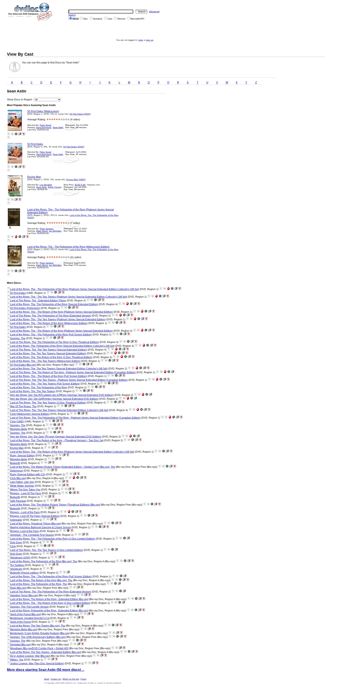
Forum (83, 679)
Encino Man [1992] (75, 179)
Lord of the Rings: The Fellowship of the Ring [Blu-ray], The (43, 561)
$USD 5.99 (80, 185)
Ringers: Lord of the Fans (24, 531)
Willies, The (16, 659)
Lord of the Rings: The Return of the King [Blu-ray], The (41, 580)
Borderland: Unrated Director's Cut (29, 618)
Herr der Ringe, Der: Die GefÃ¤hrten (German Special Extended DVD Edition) (54, 398)
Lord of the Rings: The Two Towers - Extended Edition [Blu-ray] (45, 652)
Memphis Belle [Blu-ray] (23, 629)
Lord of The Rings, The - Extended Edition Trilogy (38, 300)
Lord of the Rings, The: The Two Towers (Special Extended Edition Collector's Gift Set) (59, 368)
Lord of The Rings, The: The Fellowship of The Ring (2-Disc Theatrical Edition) (54, 342)
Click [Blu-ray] (18, 478)
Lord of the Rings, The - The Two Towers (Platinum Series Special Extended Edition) (58, 319)
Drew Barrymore (43, 127)
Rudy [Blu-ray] (18, 587)
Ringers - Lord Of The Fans (25, 493)
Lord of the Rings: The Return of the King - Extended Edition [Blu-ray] (49, 599)
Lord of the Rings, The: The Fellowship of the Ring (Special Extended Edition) (54, 304)
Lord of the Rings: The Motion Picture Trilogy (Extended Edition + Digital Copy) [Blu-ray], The (62, 466)
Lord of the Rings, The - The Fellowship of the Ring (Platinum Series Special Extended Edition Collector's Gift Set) (74, 289)
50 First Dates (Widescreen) (43, 111)
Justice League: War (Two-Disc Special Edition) (37, 663)
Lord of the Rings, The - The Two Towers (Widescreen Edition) (45, 361)
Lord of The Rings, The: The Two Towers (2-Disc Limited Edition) (46, 550)
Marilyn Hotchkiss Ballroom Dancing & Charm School (40, 527)
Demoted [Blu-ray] (20, 644)
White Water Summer (22, 485)
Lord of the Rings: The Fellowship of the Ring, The (38, 584)
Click (13, 546)
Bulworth (15, 463)
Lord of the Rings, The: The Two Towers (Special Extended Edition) (48, 353)
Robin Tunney (55, 187)
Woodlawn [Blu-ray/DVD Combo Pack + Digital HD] (39, 648)
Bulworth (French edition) (24, 572)
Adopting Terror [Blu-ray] (24, 595)
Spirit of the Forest (20, 621)
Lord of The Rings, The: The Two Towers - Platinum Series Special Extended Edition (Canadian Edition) (69, 379)
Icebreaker (16, 519)
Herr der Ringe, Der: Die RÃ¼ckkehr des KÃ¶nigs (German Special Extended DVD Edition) (62, 395)
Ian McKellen (55, 231)
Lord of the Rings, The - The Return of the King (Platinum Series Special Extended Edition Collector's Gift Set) (72, 451)
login (140, 40)
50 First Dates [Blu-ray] (23, 364)
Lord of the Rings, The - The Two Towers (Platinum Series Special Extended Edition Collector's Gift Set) (68, 296)
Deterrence (16, 470)
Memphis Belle (18, 429)
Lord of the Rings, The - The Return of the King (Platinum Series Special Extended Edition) (61, 311)
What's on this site (71, 679)
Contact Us (56, 679)
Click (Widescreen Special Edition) (30, 414)
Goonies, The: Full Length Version (29, 606)
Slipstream (16, 569)
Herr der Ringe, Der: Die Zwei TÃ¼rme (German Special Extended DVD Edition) (55, 436)
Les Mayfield (46, 185)
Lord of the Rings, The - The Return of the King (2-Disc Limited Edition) (50, 603)
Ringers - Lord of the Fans (25, 512)
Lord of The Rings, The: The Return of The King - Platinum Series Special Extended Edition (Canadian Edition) (73, 372)
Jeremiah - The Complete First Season (32, 535)
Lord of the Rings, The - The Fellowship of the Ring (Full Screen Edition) (51, 334)
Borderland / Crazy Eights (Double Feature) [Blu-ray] (40, 633)
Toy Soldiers (17, 565)
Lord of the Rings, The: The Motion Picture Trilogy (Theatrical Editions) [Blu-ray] (55, 504)
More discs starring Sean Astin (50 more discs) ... (45, 670)
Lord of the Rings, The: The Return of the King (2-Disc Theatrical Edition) (51, 357)
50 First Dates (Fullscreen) (25, 308)
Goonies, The (17, 338)
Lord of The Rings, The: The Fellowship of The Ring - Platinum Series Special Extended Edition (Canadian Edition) (75, 417)
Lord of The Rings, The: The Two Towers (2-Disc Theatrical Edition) (48, 402)
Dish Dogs (16, 542)
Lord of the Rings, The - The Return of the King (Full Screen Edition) (48, 376)
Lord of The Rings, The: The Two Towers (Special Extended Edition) (48, 349)
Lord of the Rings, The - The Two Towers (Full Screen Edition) (45, 383)
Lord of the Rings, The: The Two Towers (32, 391)
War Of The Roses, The (23, 406)
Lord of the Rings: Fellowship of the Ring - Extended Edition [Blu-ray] (49, 610)
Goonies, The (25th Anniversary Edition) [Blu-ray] (38, 637)
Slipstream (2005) (20, 557)
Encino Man (34, 176)
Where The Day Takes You (25, 489)
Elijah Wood (42, 231)
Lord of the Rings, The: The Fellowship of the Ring (38, 387)
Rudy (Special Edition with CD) (27, 474)
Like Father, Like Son (22, 482)
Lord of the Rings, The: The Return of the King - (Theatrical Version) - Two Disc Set (56, 440)
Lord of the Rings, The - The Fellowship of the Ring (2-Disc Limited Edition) (52, 538)
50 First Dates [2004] (80, 114)
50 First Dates (35, 144)
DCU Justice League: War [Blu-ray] (30, 655)
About (46, 679)
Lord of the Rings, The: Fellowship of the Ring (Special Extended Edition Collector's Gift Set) (62, 345)
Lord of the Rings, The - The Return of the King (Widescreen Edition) (49, 323)
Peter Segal (45, 125)
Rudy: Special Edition (22, 455)
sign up (149, 40)
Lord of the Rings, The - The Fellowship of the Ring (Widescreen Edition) (68, 246)
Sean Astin (58, 127)
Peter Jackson (47, 228)
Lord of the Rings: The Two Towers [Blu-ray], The (37, 625)
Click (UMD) (17, 421)
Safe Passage (18, 500)
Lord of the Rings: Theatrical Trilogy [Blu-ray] (35, 523)
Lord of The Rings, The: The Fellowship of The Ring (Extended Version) (50, 315)
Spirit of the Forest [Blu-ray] (25, 614)
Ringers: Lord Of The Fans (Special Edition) (35, 516)
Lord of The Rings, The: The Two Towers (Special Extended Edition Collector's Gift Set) (59, 410)
